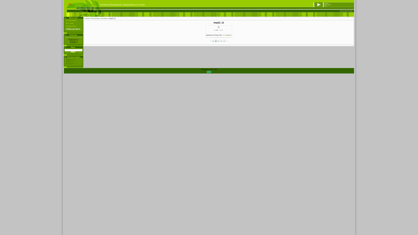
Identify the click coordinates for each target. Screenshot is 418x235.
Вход (325, 5)
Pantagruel (228, 35)
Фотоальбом (95, 18)
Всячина (68, 61)
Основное (69, 59)
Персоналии (70, 64)
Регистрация (327, 4)
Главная (326, 3)
